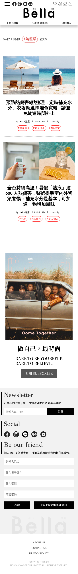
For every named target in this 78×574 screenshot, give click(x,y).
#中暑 (22, 219)
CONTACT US (39, 548)
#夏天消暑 (39, 128)
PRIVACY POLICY (39, 553)
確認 (17, 505)
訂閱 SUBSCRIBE (39, 373)
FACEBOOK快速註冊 (54, 505)
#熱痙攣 (55, 128)
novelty (55, 121)
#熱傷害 (22, 128)
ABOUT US (39, 542)
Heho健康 (25, 121)
